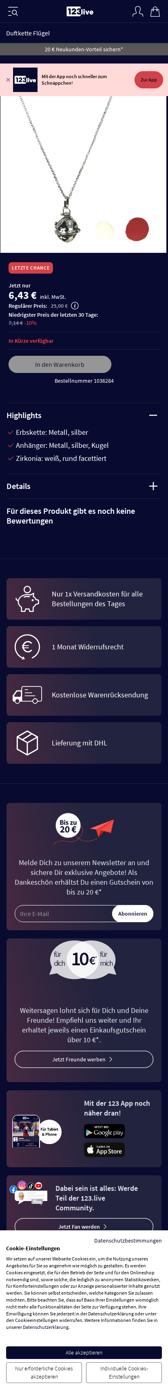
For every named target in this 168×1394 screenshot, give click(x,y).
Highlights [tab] (24, 415)
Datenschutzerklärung (46, 1327)
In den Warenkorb (59, 364)
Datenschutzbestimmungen (128, 1240)
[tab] (84, 516)
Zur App (149, 80)
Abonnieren (132, 913)
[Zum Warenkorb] (154, 10)
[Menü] (13, 11)
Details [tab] (19, 486)
